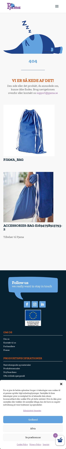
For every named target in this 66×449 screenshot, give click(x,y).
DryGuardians (9, 372)
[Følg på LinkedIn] (42, 304)
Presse (6, 350)
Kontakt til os (9, 342)
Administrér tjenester (32, 410)
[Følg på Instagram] (35, 304)
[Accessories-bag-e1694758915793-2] (28, 221)
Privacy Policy (35, 444)
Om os (6, 339)
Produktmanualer (11, 368)
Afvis (33, 428)
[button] (61, 384)
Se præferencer (33, 437)
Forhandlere (9, 346)
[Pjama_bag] (29, 155)
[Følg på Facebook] (27, 304)
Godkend (33, 419)
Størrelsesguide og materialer (17, 365)
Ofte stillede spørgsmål (14, 375)
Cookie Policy (22, 444)
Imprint (46, 444)
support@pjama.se (47, 93)
